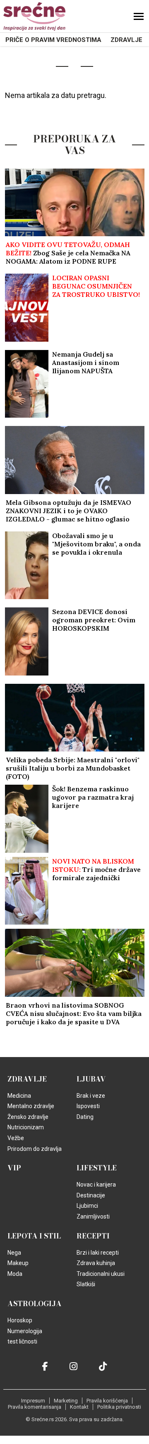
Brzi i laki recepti (98, 1252)
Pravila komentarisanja (34, 1407)
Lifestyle (97, 1168)
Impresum (33, 1400)
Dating (85, 1117)
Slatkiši (86, 1284)
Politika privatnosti (119, 1407)
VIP (14, 1168)
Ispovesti (88, 1106)
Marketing (66, 1400)
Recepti (93, 1236)
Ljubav (91, 1079)
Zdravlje (126, 40)
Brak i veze (91, 1095)
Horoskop (19, 1320)
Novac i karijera (96, 1184)
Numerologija (24, 1331)
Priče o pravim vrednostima (53, 40)
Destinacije (91, 1195)
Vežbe (15, 1138)
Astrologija (34, 1303)
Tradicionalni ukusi (101, 1273)
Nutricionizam (25, 1127)
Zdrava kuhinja (96, 1263)
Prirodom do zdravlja (34, 1148)
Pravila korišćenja (107, 1400)
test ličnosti (22, 1341)
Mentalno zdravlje (30, 1106)
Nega (14, 1252)
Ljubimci (87, 1205)
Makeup (18, 1263)
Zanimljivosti (93, 1216)
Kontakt (79, 1407)
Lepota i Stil (34, 1236)
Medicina (19, 1095)
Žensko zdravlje (27, 1117)
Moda (14, 1273)
